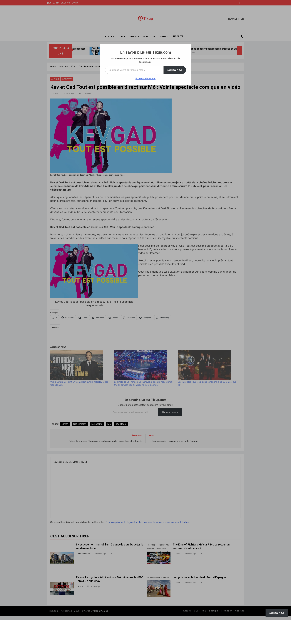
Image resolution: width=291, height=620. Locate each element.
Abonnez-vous (174, 69)
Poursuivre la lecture (145, 78)
